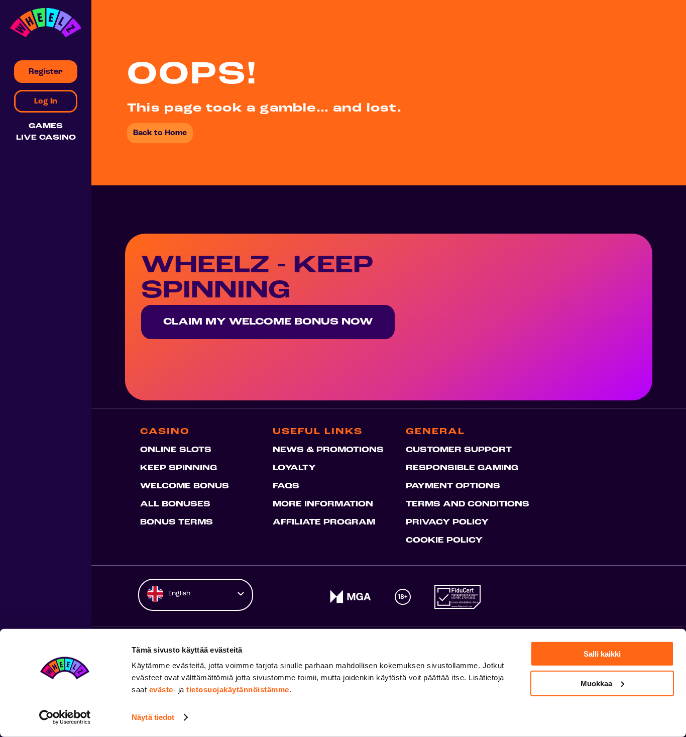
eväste (161, 689)
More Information (323, 504)
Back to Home (160, 133)
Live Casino (46, 138)
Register (46, 72)
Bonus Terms (176, 522)
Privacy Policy (447, 522)
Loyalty (294, 468)
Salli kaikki (602, 654)
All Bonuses (175, 504)
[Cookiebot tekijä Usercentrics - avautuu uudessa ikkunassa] (65, 717)
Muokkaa (596, 683)
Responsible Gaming (462, 468)
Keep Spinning (178, 468)
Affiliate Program (324, 522)
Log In (45, 101)
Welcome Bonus (184, 486)
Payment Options (453, 486)
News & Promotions (328, 450)
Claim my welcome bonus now (268, 322)
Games (46, 126)
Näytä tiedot (153, 717)
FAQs (286, 486)
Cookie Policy (444, 541)
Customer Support (459, 450)
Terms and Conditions (467, 504)
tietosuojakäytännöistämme (237, 689)
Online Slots (175, 450)
